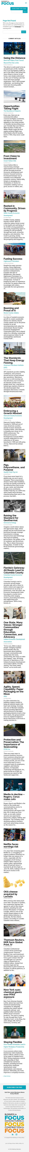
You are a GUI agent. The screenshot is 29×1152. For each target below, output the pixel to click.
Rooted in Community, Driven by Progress (14, 210)
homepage (18, 26)
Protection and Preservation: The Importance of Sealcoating (14, 744)
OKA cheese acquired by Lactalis (11, 894)
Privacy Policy (21, 1137)
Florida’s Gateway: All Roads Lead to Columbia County (14, 572)
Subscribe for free (19, 8)
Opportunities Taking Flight (12, 108)
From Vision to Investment (12, 158)
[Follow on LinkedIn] (12, 1134)
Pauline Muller (8, 217)
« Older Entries (6, 1076)
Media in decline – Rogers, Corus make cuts (14, 796)
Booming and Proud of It (11, 310)
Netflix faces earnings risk (11, 845)
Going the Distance (14, 60)
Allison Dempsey (8, 579)
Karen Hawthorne (9, 64)
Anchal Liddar (8, 369)
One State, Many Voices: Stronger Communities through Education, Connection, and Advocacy (14, 632)
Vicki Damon (7, 162)
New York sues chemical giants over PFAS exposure (13, 993)
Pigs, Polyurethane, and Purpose (14, 468)
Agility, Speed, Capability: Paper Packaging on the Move (13, 691)
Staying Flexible (14, 1044)
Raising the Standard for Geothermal (11, 519)
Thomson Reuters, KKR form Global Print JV (14, 942)
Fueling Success (13, 259)
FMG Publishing (8, 801)
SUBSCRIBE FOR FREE (14, 1087)
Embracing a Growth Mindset (13, 414)
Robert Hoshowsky (9, 113)
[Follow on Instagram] (16, 1134)
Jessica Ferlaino (8, 524)
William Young (8, 420)
